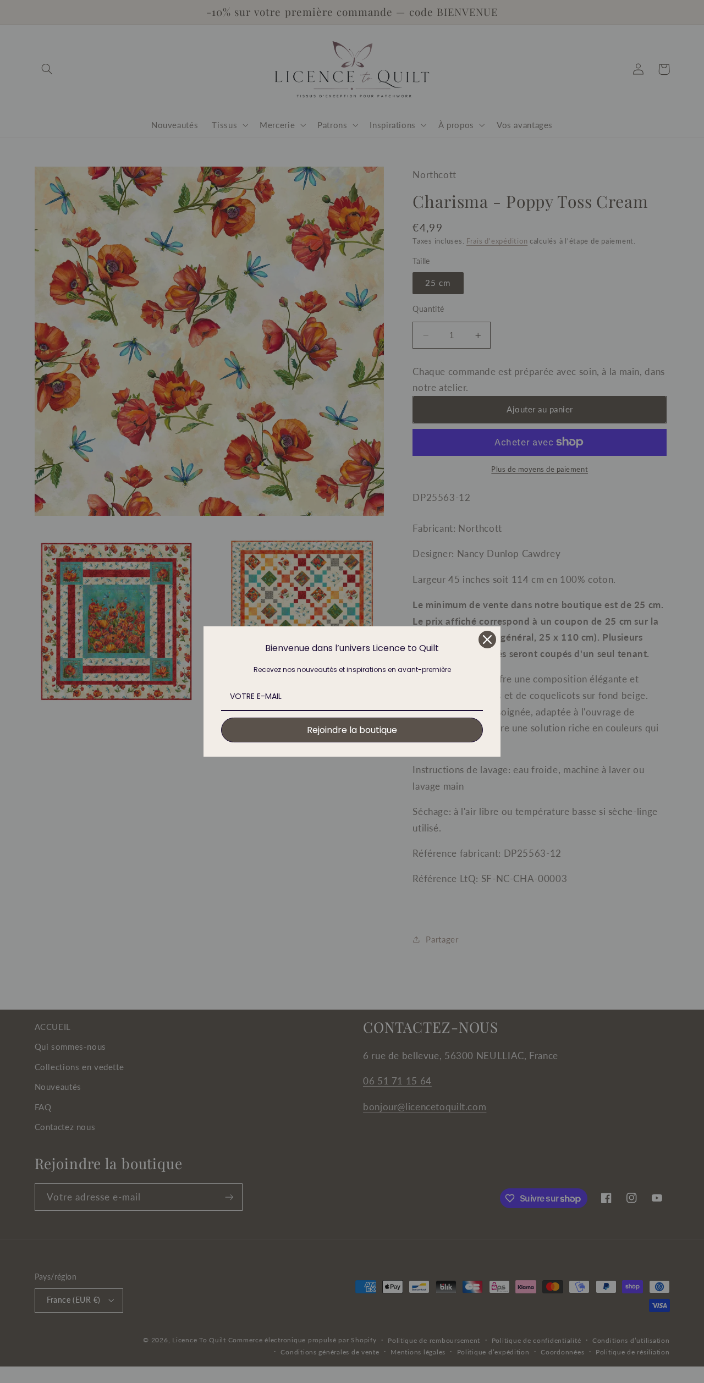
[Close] (487, 639)
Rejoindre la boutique (352, 730)
